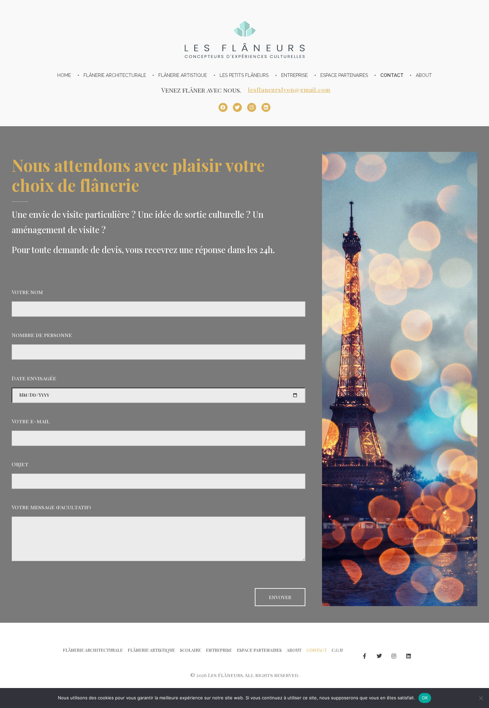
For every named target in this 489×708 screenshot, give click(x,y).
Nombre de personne (42, 334)
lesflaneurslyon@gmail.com (289, 89)
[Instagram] (251, 107)
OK (425, 697)
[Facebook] (223, 107)
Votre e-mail (31, 421)
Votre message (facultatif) (51, 507)
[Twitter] (237, 107)
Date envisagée (34, 378)
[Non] (480, 698)
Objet (20, 464)
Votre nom (27, 291)
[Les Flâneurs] (244, 34)
